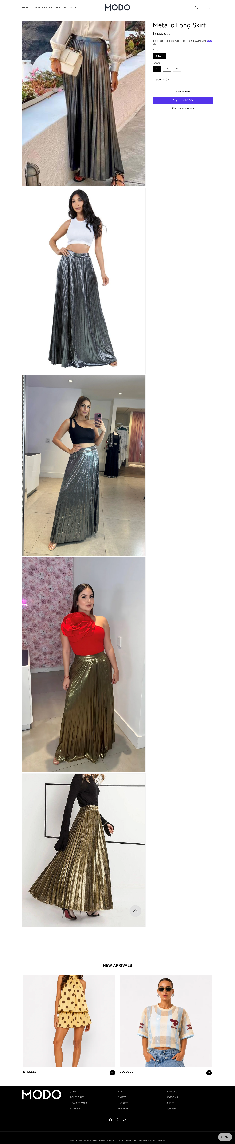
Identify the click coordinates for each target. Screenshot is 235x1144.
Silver (159, 56)
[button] (26, 7)
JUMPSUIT (172, 1108)
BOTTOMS (172, 1097)
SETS (121, 1091)
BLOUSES (171, 1091)
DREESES (123, 1108)
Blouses (126, 1072)
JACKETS (123, 1103)
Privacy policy (140, 1140)
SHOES (170, 1103)
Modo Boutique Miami (87, 1140)
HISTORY (75, 1108)
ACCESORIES (77, 1097)
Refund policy (125, 1140)
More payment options (183, 108)
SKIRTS (122, 1097)
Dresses (30, 1072)
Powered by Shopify (107, 1140)
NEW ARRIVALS (78, 1103)
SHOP (73, 1091)
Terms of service (157, 1140)
